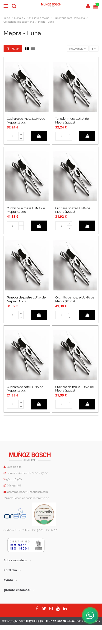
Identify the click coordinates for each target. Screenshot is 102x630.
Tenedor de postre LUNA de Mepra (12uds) (26, 299)
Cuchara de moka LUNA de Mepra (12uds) (74, 388)
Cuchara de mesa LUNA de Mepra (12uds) (26, 120)
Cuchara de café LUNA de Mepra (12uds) (25, 388)
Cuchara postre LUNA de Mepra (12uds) (72, 209)
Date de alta (14, 466)
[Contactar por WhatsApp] (90, 615)
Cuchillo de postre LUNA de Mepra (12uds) (74, 299)
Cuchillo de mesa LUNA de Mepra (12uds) (26, 209)
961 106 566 (14, 479)
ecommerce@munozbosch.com (27, 492)
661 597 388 (14, 485)
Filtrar (15, 48)
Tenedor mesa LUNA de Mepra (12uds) (72, 120)
